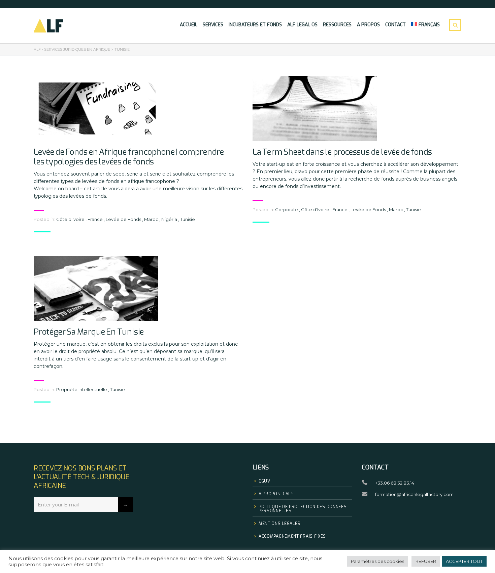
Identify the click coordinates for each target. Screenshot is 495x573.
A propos (368, 25)
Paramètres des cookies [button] (377, 561)
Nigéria (169, 219)
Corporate (286, 209)
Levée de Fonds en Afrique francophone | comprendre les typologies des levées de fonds (129, 157)
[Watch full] (96, 108)
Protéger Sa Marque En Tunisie (89, 332)
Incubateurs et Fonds (255, 25)
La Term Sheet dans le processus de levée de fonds (342, 152)
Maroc (151, 219)
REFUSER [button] (426, 561)
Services (213, 25)
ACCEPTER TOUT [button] (464, 561)
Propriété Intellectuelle (81, 389)
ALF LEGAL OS (302, 25)
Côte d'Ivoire (70, 219)
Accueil (188, 25)
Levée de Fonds (123, 219)
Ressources (337, 25)
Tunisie (187, 219)
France (95, 219)
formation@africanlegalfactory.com (414, 494)
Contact (395, 25)
